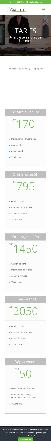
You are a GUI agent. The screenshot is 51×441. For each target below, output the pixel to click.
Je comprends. (25, 439)
